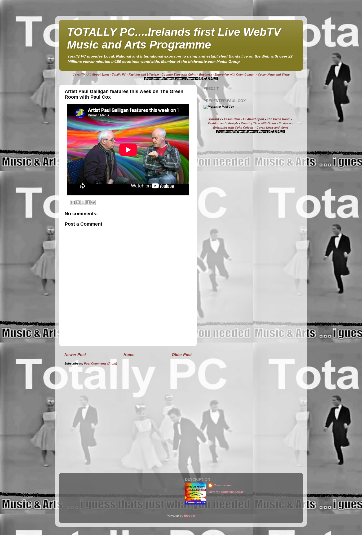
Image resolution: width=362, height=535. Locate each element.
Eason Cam (232, 119)
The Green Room (278, 119)
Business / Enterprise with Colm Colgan (226, 74)
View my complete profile (226, 491)
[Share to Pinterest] (93, 202)
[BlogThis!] (78, 202)
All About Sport (98, 74)
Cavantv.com (223, 485)
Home (128, 354)
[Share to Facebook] (88, 202)
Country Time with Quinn (178, 74)
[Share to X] (83, 202)
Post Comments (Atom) (100, 363)
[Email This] (73, 202)
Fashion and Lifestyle (144, 74)
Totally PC (119, 74)
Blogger (189, 515)
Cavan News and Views (274, 74)
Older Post (182, 354)
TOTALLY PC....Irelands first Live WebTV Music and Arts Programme (174, 38)
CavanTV (79, 74)
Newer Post (75, 354)
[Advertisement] (248, 179)
